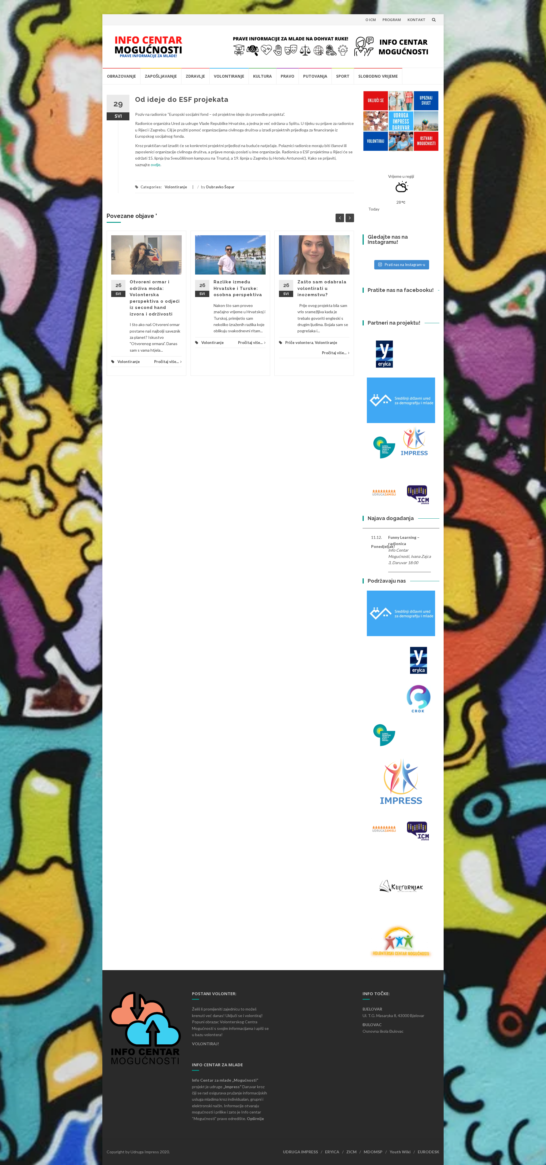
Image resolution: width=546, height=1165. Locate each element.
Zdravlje (195, 76)
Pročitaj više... (166, 361)
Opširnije (255, 1118)
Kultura (262, 76)
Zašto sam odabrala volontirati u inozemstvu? (322, 288)
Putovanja (315, 76)
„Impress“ (232, 1086)
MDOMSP (373, 1151)
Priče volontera (299, 342)
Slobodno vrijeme (378, 76)
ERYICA (332, 1151)
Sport (342, 76)
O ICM (370, 19)
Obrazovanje (121, 76)
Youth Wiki (400, 1151)
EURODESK (428, 1151)
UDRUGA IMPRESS (300, 1151)
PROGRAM (391, 19)
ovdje (155, 164)
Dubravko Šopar (220, 187)
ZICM (351, 1151)
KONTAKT (416, 19)
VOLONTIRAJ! (205, 1043)
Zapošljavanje (161, 76)
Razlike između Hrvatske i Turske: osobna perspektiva (238, 288)
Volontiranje (229, 76)
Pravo (287, 76)
